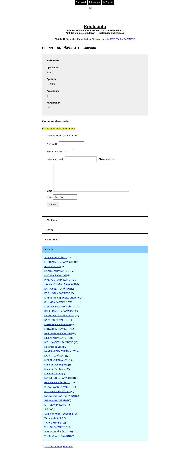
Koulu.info (95, 29)
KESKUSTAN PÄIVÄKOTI (57, 293)
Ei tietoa (96, 39)
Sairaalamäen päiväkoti (56, 400)
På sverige (94, 2)
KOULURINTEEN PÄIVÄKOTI (59, 311)
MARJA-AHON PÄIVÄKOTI (58, 333)
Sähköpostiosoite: (56, 159)
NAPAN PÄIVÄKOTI (54, 356)
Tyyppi (50, 230)
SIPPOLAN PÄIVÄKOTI (56, 405)
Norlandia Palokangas (55, 369)
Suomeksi (81, 2)
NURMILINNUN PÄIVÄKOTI (58, 378)
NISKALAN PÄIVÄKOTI (56, 360)
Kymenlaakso (84, 39)
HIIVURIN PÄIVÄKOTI (55, 275)
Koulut (50, 249)
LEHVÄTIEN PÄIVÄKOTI (56, 329)
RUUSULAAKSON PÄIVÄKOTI (60, 396)
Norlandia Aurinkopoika (56, 365)
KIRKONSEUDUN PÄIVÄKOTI (59, 306)
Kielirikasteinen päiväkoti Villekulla (61, 298)
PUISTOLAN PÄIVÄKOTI (57, 391)
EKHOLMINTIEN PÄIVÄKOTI (59, 262)
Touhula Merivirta (52, 423)
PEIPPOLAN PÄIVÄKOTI (122, 39)
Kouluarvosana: (55, 151)
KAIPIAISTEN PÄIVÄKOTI (57, 289)
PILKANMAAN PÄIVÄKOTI (57, 387)
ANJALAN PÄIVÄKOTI (55, 257)
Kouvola (105, 39)
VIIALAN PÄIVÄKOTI (54, 427)
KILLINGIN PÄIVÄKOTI (55, 302)
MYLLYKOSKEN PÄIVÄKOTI (58, 342)
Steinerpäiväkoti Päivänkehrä (58, 414)
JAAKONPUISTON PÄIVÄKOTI (60, 284)
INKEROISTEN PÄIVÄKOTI (58, 280)
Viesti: (50, 191)
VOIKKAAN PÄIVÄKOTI (56, 431)
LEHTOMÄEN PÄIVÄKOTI (57, 324)
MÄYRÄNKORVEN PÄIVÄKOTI (60, 351)
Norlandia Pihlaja (53, 373)
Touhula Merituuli (52, 418)
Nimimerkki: (53, 144)
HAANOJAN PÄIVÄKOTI (56, 271)
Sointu (47, 409)
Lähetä (52, 204)
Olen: (50, 197)
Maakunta (52, 220)
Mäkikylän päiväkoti (54, 347)
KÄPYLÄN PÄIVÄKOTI (55, 320)
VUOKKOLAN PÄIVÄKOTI (57, 436)
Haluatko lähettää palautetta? (59, 446)
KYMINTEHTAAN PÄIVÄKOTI (59, 315)
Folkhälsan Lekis (52, 266)
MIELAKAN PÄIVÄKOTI (56, 338)
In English (108, 2)
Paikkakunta (53, 239)
